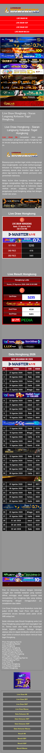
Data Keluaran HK (22, 714)
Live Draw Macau (22, 32)
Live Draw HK (22, 18)
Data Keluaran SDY (22, 719)
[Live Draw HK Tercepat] (22, 39)
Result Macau (22, 748)
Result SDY (22, 738)
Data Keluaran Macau (22, 729)
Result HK (22, 733)
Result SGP (22, 743)
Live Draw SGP (22, 23)
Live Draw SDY (22, 27)
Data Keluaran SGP (22, 724)
